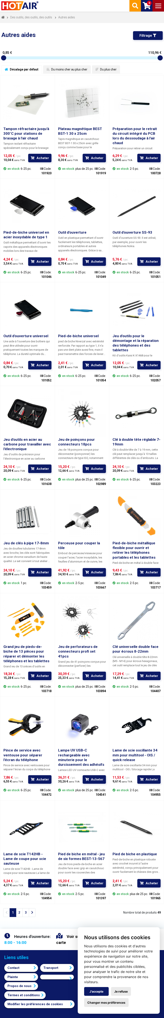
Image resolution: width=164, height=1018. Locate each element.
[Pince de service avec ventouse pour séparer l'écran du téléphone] (27, 724)
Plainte (12, 977)
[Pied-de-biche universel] (82, 310)
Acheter (43, 158)
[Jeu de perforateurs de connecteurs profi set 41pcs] (82, 620)
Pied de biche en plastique (135, 854)
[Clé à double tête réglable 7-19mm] (137, 413)
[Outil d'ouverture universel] (27, 310)
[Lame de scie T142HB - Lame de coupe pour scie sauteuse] (27, 828)
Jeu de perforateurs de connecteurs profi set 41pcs (78, 651)
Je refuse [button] (121, 991)
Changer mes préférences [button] (106, 1002)
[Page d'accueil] (20, 6)
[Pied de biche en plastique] (137, 828)
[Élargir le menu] (158, 6)
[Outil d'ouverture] (82, 206)
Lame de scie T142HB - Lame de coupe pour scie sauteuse (24, 859)
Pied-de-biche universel (78, 336)
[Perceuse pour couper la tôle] (82, 517)
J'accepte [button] (96, 991)
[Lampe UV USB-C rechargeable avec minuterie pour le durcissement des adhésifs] (82, 724)
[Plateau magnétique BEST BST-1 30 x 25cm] (82, 102)
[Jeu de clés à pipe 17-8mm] (27, 517)
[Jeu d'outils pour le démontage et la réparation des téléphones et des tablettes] (137, 310)
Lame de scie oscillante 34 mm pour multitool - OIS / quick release (135, 755)
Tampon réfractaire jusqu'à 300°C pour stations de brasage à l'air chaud (26, 133)
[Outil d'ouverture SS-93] (137, 206)
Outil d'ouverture (72, 232)
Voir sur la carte (70, 939)
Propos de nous (19, 986)
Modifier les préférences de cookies (35, 1004)
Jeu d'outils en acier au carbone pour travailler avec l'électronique (27, 444)
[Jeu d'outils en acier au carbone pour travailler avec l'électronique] (27, 413)
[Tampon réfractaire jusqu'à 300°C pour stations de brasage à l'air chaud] (27, 102)
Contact (13, 968)
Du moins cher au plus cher (69, 69)
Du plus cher (108, 69)
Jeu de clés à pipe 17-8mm (26, 543)
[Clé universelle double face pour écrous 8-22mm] (137, 620)
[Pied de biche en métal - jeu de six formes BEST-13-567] (82, 828)
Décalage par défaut (23, 69)
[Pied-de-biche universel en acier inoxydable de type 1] (27, 206)
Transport (50, 968)
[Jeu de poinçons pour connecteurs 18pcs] (82, 413)
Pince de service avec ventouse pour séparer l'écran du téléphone (22, 755)
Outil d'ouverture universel (25, 336)
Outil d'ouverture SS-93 (132, 232)
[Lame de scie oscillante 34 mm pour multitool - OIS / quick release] (137, 724)
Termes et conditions (23, 995)
